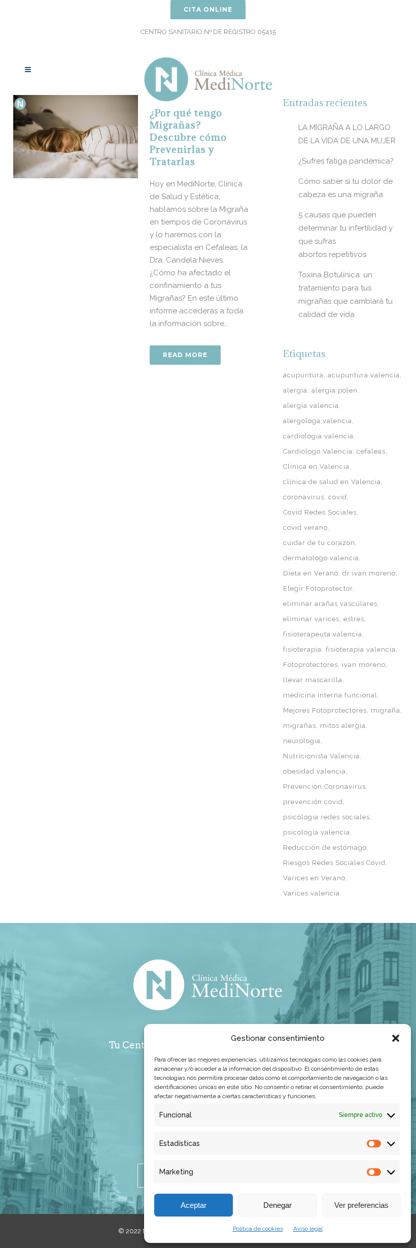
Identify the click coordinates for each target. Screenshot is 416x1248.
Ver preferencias (361, 1205)
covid (337, 497)
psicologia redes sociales (326, 817)
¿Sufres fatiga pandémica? (346, 161)
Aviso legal (308, 1228)
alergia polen (334, 390)
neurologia (302, 741)
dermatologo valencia (321, 558)
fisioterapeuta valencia (322, 634)
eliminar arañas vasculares (330, 603)
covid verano (305, 527)
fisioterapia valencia (361, 649)
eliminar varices (311, 619)
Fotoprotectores (310, 664)
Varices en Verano (314, 878)
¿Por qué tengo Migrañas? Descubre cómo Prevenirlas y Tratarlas (188, 137)
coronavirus (303, 497)
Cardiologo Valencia (318, 451)
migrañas (299, 725)
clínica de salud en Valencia (332, 482)
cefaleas (371, 451)
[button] (396, 1038)
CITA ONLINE (208, 9)
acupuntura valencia (364, 375)
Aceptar (193, 1205)
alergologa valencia (317, 421)
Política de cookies (258, 1228)
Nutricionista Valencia (321, 756)
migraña (385, 710)
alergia (295, 390)
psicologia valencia (316, 832)
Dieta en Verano (310, 573)
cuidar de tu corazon (319, 543)
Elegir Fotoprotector (318, 588)
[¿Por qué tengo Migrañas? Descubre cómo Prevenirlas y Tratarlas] (75, 136)
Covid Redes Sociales (320, 512)
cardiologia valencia (318, 436)
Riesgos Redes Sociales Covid (334, 863)
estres (353, 619)
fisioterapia (302, 649)
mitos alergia (343, 725)
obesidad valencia (314, 771)
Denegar (277, 1205)
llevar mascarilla (312, 680)
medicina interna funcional (330, 695)
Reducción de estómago (325, 847)
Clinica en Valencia (316, 466)
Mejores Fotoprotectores (325, 710)
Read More (185, 355)
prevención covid (313, 802)
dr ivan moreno (369, 573)
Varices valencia (311, 893)
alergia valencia (311, 405)
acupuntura (303, 375)
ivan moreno (364, 664)
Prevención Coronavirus (324, 786)
